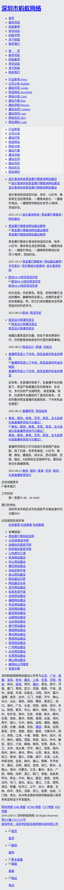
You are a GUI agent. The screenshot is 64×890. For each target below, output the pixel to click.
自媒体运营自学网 (20, 544)
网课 (38, 346)
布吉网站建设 (17, 604)
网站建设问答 (17, 578)
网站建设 (14, 218)
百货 (48, 470)
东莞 (44, 680)
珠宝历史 (35, 312)
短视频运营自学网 (20, 549)
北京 (44, 675)
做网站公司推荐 (18, 664)
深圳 (10, 680)
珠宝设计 (28, 346)
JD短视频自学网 (19, 540)
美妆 (25, 470)
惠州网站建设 (17, 634)
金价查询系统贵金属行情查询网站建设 (33, 179)
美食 (40, 470)
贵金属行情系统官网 (21, 536)
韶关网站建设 (17, 613)
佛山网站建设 (17, 660)
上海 (35, 680)
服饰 (33, 470)
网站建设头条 (17, 583)
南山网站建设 (17, 574)
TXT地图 (48, 807)
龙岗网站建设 (17, 596)
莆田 (38, 726)
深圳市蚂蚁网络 (21, 8)
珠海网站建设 (17, 557)
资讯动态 (14, 31)
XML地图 (20, 807)
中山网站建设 (17, 561)
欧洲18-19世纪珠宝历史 (23, 277)
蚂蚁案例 (14, 26)
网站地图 (7, 807)
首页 (11, 18)
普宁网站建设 (17, 625)
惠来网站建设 (17, 638)
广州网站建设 (17, 647)
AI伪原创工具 (17, 553)
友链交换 (14, 668)
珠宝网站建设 (17, 643)
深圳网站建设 (17, 608)
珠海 (18, 684)
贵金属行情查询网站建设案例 (27, 226)
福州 (35, 684)
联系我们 (14, 43)
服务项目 (14, 22)
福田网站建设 (17, 600)
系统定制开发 (17, 570)
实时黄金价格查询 (33, 265)
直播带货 (28, 411)
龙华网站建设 (17, 587)
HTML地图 (34, 807)
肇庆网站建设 (17, 566)
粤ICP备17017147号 (13, 819)
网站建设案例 (52, 261)
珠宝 (56, 470)
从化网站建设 (17, 651)
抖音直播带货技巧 (20, 475)
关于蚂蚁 (14, 39)
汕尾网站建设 (17, 617)
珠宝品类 (41, 411)
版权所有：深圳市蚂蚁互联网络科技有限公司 (29, 824)
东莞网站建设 (17, 655)
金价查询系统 (30, 214)
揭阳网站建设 (17, 630)
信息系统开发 (17, 591)
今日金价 (14, 265)
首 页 (14, 50)
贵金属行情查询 (51, 214)
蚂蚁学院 (14, 35)
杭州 (18, 680)
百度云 (47, 346)
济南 (52, 680)
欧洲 (25, 312)
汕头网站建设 (17, 621)
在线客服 (14, 524)
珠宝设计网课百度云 (21, 319)
